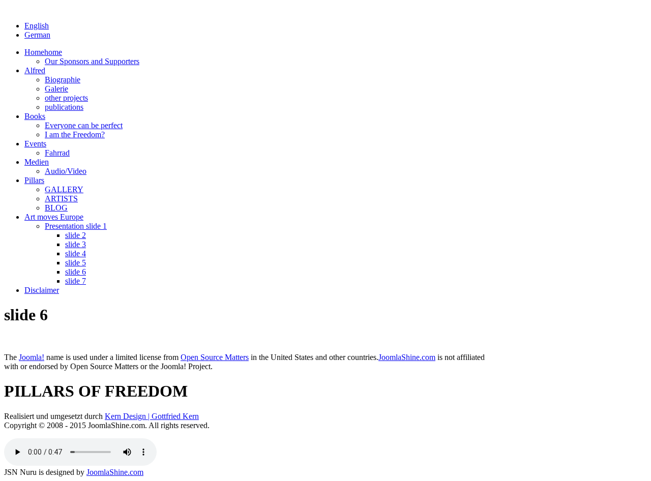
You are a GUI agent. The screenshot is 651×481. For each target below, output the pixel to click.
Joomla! (31, 357)
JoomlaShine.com (406, 357)
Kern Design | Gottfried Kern (152, 416)
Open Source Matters (215, 357)
